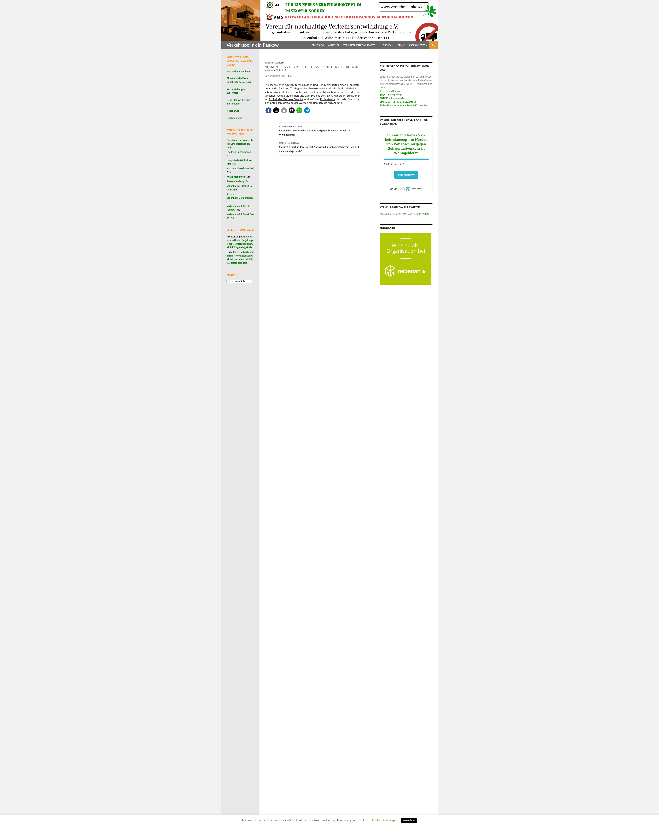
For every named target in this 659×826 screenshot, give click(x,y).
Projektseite (327, 99)
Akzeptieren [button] (409, 820)
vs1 (291, 76)
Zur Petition (406, 174)
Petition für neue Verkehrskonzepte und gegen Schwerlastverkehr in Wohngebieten (314, 131)
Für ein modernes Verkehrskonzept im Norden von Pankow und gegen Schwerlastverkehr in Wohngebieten (406, 144)
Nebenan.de (233, 111)
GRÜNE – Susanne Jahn (392, 98)
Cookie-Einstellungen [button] (384, 820)
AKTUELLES (333, 45)
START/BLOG (318, 45)
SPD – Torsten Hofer (391, 95)
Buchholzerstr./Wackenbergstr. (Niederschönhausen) (240, 144)
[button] (268, 110)
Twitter (425, 214)
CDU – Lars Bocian (390, 91)
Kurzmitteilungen (274, 63)
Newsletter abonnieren (239, 71)
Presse (401, 45)
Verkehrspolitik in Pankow (253, 45)
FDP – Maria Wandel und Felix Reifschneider (403, 105)
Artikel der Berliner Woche (286, 99)
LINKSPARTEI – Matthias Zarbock (398, 102)
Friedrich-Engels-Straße (239, 152)
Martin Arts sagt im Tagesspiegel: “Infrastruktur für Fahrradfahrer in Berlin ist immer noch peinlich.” (319, 147)
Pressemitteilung (235, 181)
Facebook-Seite (235, 118)
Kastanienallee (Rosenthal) (240, 168)
